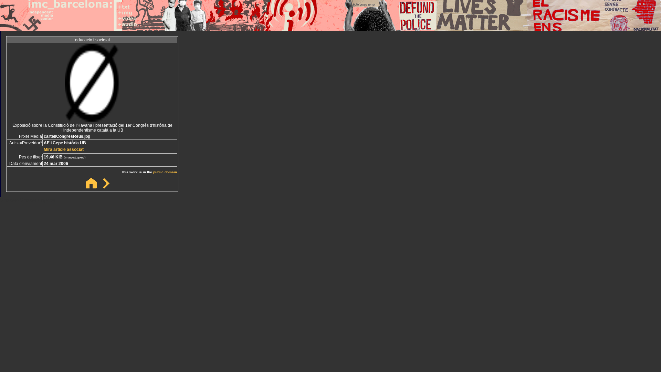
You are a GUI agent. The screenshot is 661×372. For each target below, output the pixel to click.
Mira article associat (64, 149)
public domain (165, 172)
